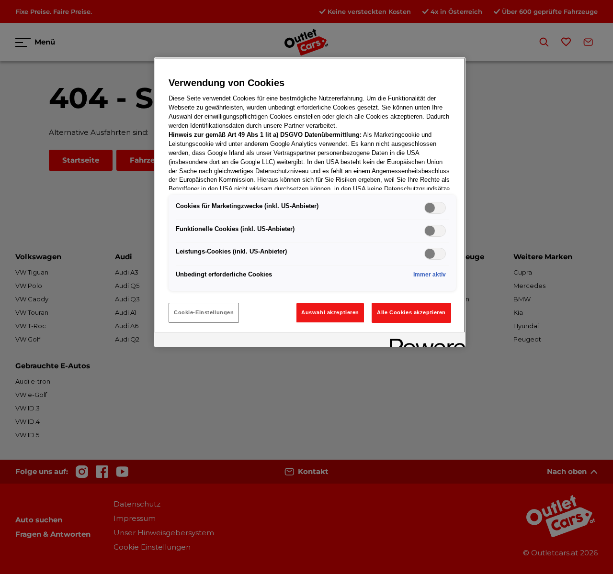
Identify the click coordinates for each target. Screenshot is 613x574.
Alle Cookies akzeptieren (411, 312)
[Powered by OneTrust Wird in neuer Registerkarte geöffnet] (424, 341)
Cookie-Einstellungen (204, 312)
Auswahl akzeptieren (330, 312)
